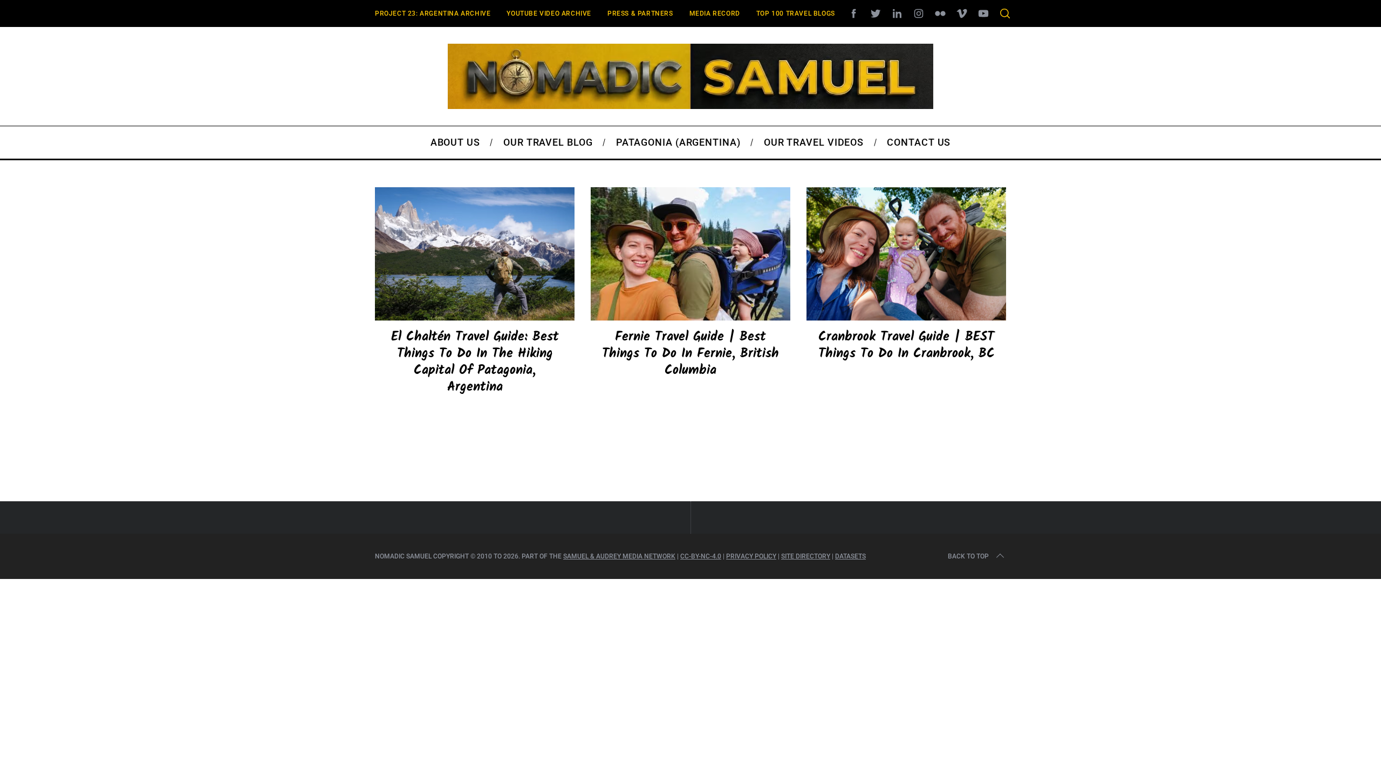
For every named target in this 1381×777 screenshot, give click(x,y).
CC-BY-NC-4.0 (700, 556)
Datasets (850, 556)
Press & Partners (640, 13)
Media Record (714, 13)
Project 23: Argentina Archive (432, 13)
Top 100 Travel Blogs (795, 13)
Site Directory (805, 556)
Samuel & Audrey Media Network (619, 556)
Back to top (968, 556)
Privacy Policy (751, 556)
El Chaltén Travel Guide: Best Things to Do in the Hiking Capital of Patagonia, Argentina (475, 362)
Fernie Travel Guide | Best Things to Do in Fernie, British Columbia (690, 353)
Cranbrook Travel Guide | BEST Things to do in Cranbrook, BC (906, 345)
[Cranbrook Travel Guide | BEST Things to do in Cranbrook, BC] (906, 254)
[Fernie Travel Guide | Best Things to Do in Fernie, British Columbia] (690, 254)
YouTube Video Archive (549, 13)
